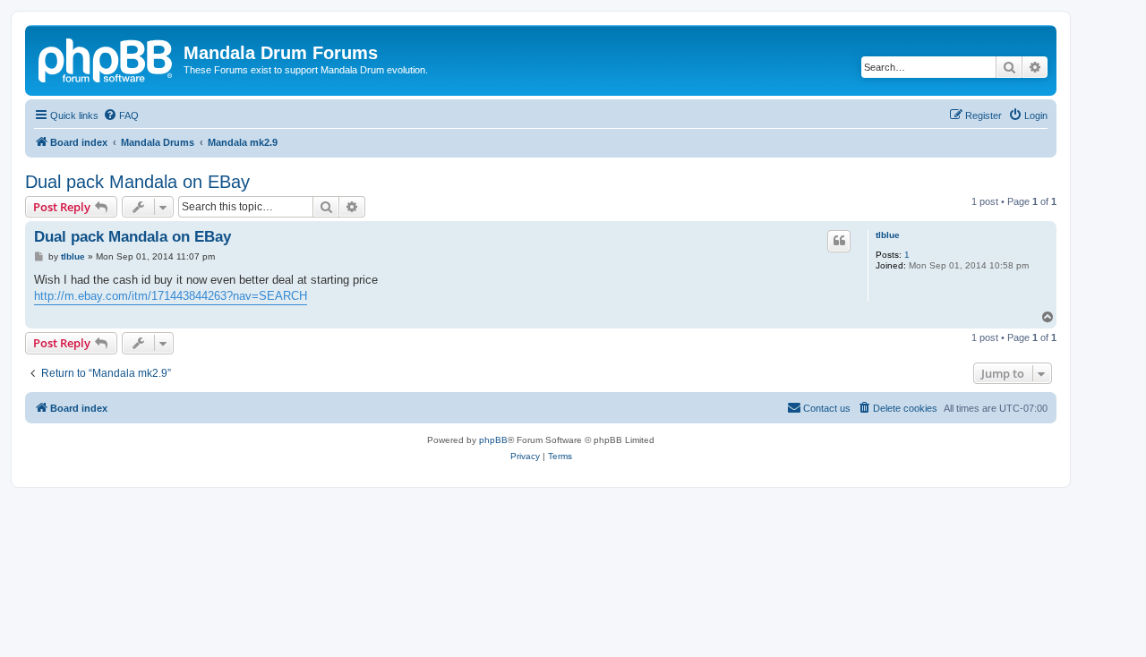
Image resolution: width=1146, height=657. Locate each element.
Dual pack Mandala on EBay (137, 182)
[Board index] (107, 58)
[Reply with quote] (839, 241)
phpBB (493, 440)
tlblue (888, 235)
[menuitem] (121, 115)
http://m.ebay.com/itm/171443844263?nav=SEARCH (170, 296)
